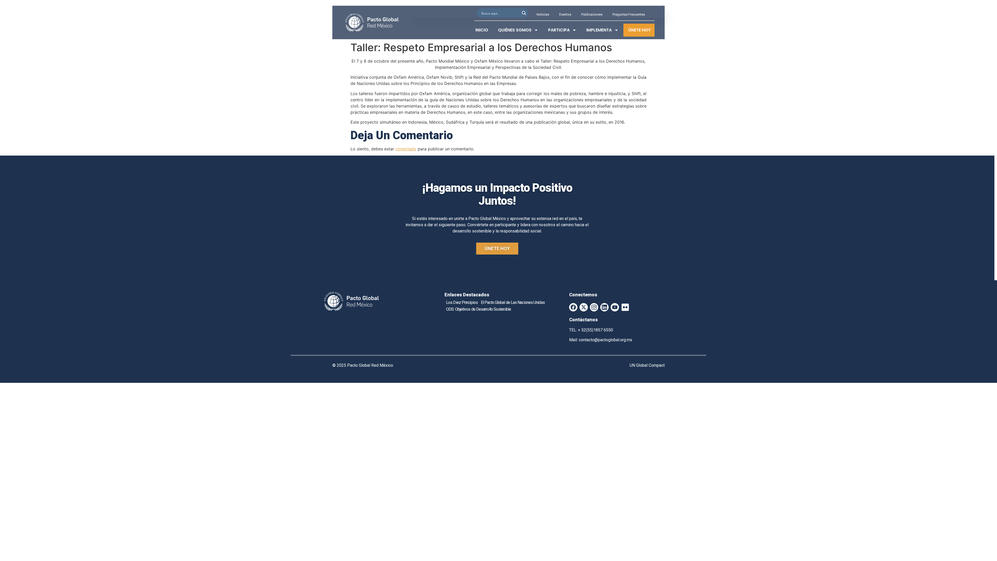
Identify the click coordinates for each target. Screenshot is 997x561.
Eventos (565, 14)
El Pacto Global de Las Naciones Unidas (513, 302)
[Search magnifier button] (523, 13)
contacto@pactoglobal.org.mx (605, 339)
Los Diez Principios (462, 302)
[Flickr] (625, 307)
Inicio (481, 30)
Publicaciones (591, 14)
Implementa (599, 30)
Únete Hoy (639, 30)
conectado (405, 148)
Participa (559, 30)
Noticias (543, 14)
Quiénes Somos (514, 30)
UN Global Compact (647, 365)
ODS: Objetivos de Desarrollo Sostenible (478, 309)
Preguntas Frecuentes (628, 14)
